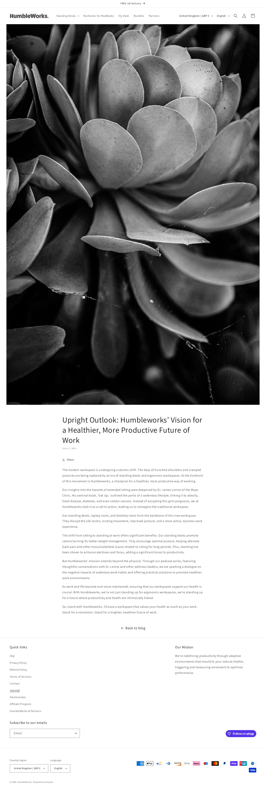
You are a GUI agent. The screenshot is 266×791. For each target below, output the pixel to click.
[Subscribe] (75, 733)
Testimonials (18, 697)
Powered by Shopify (43, 782)
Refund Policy (18, 669)
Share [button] (70, 459)
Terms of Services (20, 676)
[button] (67, 16)
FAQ (12, 656)
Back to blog (135, 628)
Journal (15, 690)
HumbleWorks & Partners (25, 711)
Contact (15, 683)
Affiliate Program (20, 704)
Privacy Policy (18, 663)
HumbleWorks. (25, 782)
